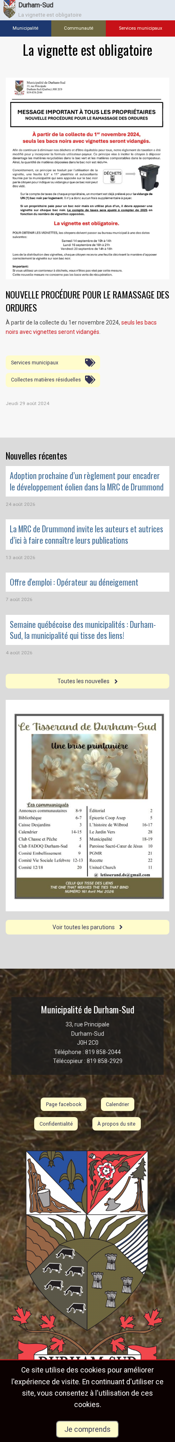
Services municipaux (34, 362)
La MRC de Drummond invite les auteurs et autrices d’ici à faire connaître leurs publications (86, 534)
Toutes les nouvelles (84, 681)
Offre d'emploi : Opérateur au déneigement (74, 582)
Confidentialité (56, 1124)
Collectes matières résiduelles (46, 380)
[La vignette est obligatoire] (87, 179)
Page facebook (63, 1104)
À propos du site (116, 1124)
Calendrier (117, 1104)
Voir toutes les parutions (84, 927)
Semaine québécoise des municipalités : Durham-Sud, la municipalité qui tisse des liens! (83, 630)
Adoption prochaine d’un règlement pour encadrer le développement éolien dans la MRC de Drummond (87, 481)
